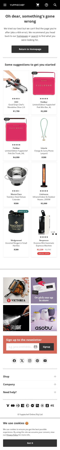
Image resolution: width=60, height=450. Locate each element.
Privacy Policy (12, 435)
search (34, 36)
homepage (22, 36)
